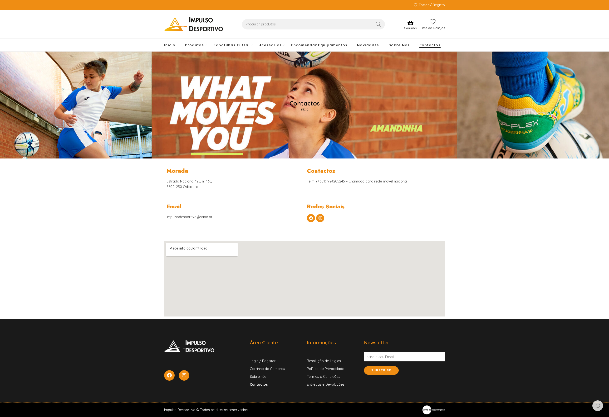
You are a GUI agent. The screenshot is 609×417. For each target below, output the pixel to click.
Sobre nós (258, 376)
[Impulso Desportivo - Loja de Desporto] (193, 24)
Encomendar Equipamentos (319, 45)
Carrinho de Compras (267, 368)
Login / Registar (263, 361)
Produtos (194, 45)
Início (170, 45)
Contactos (430, 45)
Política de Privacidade (325, 368)
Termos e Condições (323, 376)
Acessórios (270, 45)
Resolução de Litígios (324, 361)
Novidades (368, 45)
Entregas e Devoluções (325, 384)
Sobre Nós (399, 45)
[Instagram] (320, 218)
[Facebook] (311, 218)
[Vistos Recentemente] (597, 405)
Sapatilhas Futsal (231, 45)
